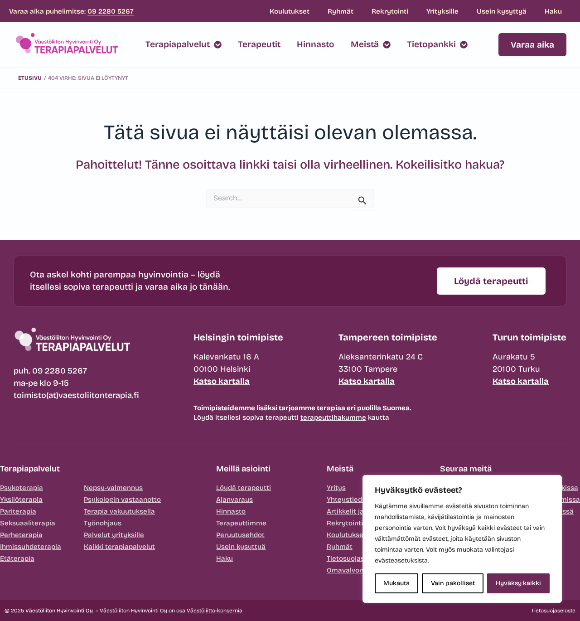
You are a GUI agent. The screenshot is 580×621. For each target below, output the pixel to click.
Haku (553, 11)
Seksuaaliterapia (27, 523)
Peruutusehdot (240, 535)
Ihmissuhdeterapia (30, 547)
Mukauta (396, 583)
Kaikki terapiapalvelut (119, 547)
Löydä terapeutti (243, 488)
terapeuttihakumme (333, 417)
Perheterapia (21, 535)
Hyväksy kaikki (518, 583)
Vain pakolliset (453, 583)
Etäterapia (17, 558)
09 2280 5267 (110, 11)
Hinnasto (231, 511)
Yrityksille (442, 11)
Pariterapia (18, 511)
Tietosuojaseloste (356, 558)
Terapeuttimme (241, 523)
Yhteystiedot (348, 499)
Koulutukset (289, 11)
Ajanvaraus (234, 499)
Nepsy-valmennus (113, 488)
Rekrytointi (390, 11)
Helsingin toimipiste (238, 337)
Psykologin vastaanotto (122, 499)
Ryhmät (340, 11)
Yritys (336, 488)
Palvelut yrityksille (114, 535)
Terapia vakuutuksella (119, 511)
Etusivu (30, 78)
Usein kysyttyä (502, 11)
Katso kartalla (221, 381)
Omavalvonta (348, 570)
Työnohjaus (102, 523)
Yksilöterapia (21, 499)
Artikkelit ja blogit (355, 511)
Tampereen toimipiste (387, 337)
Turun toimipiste (529, 337)
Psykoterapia (21, 488)
